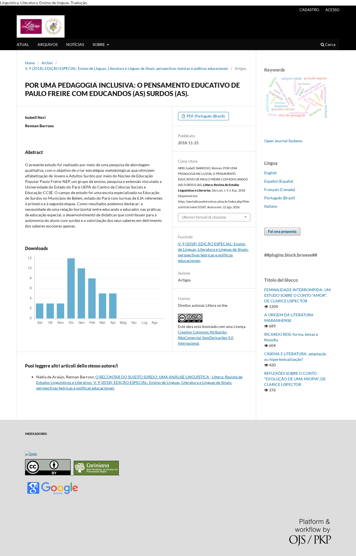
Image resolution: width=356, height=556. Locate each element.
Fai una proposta (282, 231)
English (270, 172)
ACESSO (332, 10)
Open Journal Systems (283, 140)
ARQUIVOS (48, 44)
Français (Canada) (279, 189)
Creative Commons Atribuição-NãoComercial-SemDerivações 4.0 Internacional (205, 338)
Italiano (270, 206)
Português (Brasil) (279, 197)
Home (30, 63)
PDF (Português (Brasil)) (205, 116)
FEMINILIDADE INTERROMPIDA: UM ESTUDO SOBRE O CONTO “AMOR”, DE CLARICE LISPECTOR (297, 295)
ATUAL (23, 44)
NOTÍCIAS (75, 44)
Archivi (47, 63)
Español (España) (278, 181)
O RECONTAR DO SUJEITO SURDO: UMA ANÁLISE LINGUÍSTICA (152, 376)
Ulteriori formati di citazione (204, 217)
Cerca (329, 44)
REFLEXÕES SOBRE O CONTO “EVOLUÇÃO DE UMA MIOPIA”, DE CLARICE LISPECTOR (295, 379)
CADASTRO (309, 10)
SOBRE (99, 44)
